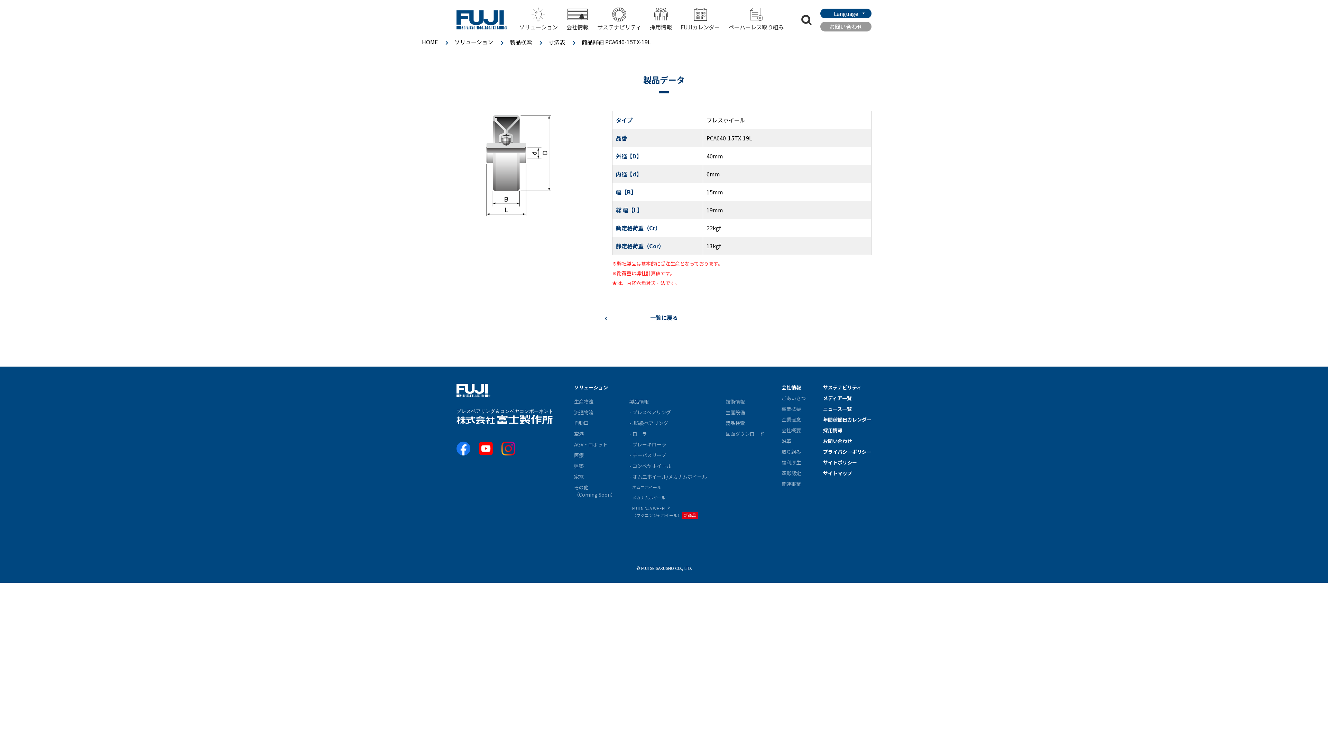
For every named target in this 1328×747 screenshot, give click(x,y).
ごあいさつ (794, 398)
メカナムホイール (648, 497)
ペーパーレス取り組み (756, 27)
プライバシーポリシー (847, 451)
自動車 (581, 422)
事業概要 (791, 408)
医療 (579, 455)
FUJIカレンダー (700, 27)
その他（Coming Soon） (595, 491)
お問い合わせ (846, 26)
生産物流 (583, 401)
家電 (579, 476)
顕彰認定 (791, 473)
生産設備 (735, 412)
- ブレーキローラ (647, 444)
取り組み (791, 451)
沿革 (786, 440)
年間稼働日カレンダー (847, 419)
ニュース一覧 (837, 408)
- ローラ (638, 433)
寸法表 (556, 42)
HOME (430, 42)
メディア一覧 (837, 398)
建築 (579, 465)
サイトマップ (837, 473)
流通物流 (583, 412)
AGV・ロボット (591, 444)
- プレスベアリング (650, 412)
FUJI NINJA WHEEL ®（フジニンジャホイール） (664, 511)
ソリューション (473, 42)
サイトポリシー (840, 462)
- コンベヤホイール (650, 465)
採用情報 (661, 27)
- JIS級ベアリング (648, 422)
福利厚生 (791, 462)
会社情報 (791, 387)
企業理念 (791, 419)
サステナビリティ (619, 27)
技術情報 (735, 401)
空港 (579, 433)
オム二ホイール (646, 487)
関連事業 (791, 483)
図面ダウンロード (745, 433)
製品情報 (639, 401)
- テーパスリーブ (647, 455)
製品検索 (521, 42)
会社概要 (791, 430)
